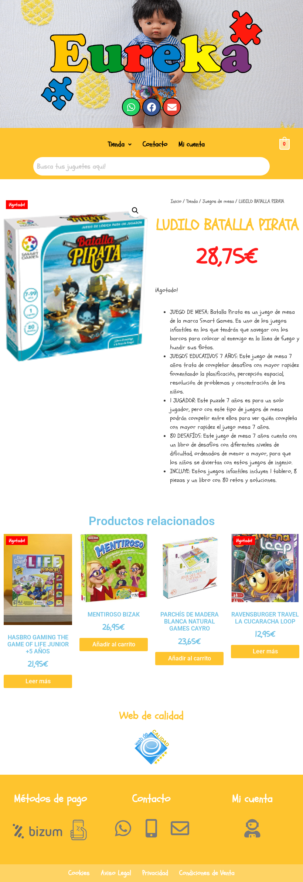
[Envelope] (172, 107)
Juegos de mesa (218, 201)
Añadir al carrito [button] (113, 644)
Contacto (155, 144)
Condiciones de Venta (207, 873)
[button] (119, 144)
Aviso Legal (116, 873)
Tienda (116, 144)
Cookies (79, 873)
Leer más (38, 681)
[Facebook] (151, 107)
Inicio (176, 201)
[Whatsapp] (131, 107)
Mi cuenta (191, 144)
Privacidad (155, 873)
